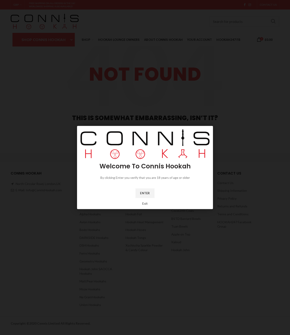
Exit (145, 203)
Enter (145, 193)
